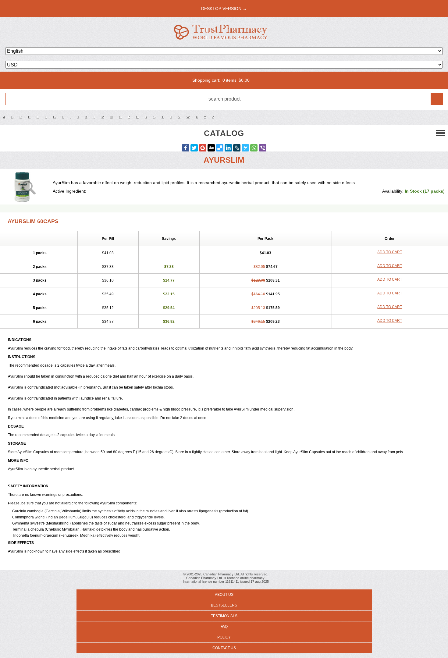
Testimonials (224, 616)
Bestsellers (224, 605)
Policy (224, 637)
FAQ (224, 626)
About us (224, 594)
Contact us (224, 648)
